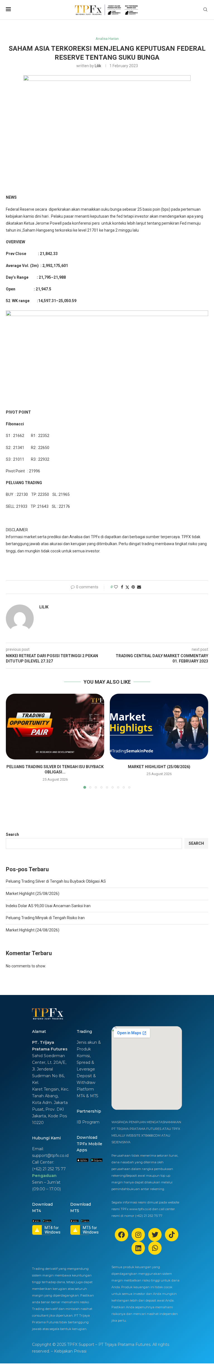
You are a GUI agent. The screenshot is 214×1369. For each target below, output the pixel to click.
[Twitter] (155, 1234)
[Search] (205, 10)
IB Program (88, 1122)
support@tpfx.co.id (50, 1155)
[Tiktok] (171, 1234)
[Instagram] (138, 1234)
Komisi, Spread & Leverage (86, 1062)
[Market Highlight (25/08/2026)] (159, 726)
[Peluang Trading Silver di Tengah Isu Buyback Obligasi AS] (55, 726)
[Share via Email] (139, 587)
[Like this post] (116, 587)
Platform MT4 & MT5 (87, 1092)
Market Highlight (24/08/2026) (32, 930)
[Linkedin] (138, 1248)
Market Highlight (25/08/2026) (159, 766)
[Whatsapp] (155, 1248)
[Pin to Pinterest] (133, 587)
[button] (13, 741)
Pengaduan (44, 1175)
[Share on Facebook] (122, 587)
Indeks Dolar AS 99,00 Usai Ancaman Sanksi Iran (48, 906)
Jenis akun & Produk (89, 1046)
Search (12, 834)
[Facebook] (121, 1234)
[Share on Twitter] (127, 587)
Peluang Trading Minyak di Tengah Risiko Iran (45, 918)
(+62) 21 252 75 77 (49, 1168)
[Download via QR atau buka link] (82, 1160)
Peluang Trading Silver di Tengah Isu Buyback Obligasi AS (56, 881)
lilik (98, 66)
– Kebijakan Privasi (68, 1351)
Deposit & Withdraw (86, 1079)
